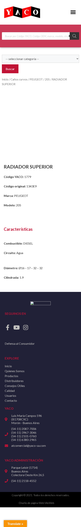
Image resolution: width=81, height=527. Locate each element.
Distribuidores (14, 381)
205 (47, 79)
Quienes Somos (14, 371)
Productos (11, 376)
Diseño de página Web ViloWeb (36, 502)
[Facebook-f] (7, 327)
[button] (73, 12)
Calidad (10, 390)
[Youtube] (16, 327)
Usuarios (10, 395)
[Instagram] (25, 327)
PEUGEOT (36, 79)
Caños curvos (19, 79)
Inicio (5, 79)
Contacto (11, 400)
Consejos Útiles (15, 385)
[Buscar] (74, 36)
